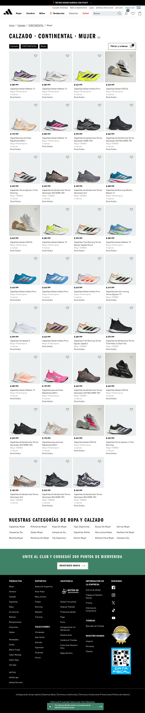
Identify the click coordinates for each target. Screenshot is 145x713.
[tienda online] (7, 12)
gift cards (119, 8)
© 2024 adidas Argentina (72, 709)
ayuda (91, 8)
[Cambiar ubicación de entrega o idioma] (139, 8)
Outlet (86, 13)
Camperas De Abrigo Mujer (59, 532)
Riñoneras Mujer (39, 527)
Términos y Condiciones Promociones (95, 695)
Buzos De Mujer (103, 527)
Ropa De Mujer (59, 527)
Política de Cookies (121, 695)
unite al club (130, 8)
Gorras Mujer (123, 527)
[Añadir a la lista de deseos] (35, 56)
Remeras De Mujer (40, 538)
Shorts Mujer (80, 538)
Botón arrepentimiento (78, 8)
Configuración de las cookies (28, 695)
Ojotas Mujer (37, 532)
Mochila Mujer (16, 538)
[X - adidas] (123, 603)
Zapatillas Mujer (17, 527)
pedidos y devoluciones (104, 8)
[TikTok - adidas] (123, 611)
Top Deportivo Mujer (59, 538)
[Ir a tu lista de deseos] (133, 13)
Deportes (73, 13)
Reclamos (90, 702)
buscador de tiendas (60, 8)
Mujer (19, 13)
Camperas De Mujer (16, 532)
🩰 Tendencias (57, 13)
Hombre (30, 13)
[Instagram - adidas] (123, 595)
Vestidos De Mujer (126, 532)
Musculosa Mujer (103, 532)
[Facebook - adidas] (123, 588)
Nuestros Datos (49, 695)
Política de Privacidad (59, 702)
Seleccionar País (78, 702)
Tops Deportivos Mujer (81, 527)
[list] (58, 46)
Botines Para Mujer (104, 538)
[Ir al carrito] (139, 13)
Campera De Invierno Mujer (124, 538)
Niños (42, 13)
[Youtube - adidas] (123, 618)
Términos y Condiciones (67, 695)
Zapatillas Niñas (82, 532)
